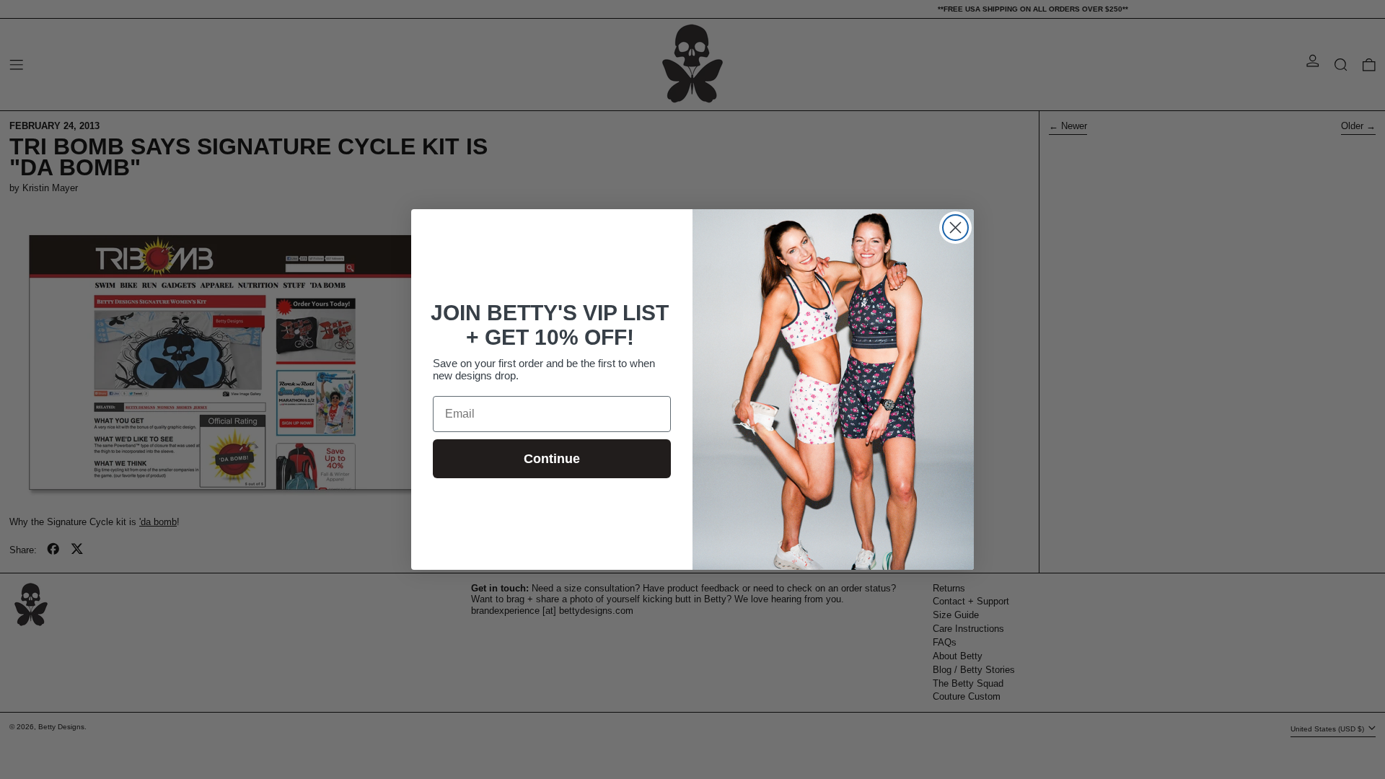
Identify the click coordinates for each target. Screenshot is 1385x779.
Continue (552, 459)
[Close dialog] (955, 227)
